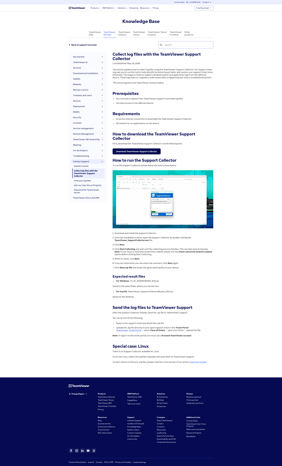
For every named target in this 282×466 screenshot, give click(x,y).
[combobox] (187, 45)
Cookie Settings (139, 462)
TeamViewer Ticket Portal (128, 330)
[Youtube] (88, 450)
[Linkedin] (82, 450)
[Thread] (94, 450)
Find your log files (198, 362)
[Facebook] (71, 450)
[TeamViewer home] (77, 8)
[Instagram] (76, 450)
